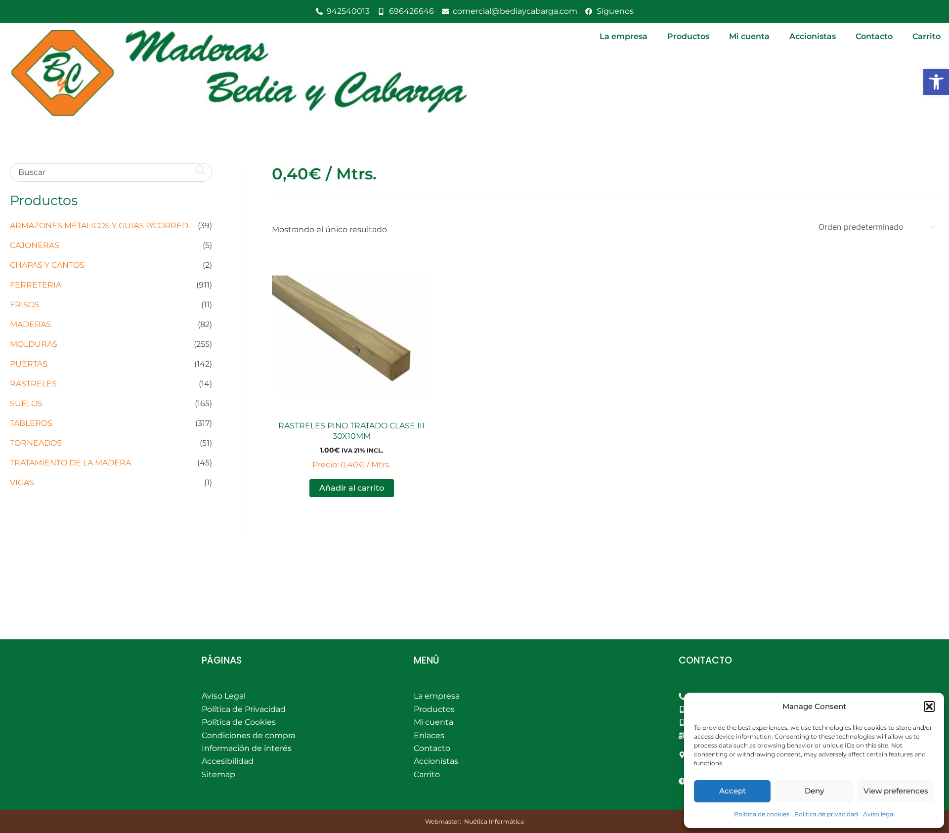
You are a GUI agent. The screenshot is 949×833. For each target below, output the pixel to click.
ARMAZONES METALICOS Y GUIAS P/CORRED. (100, 225)
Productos (688, 36)
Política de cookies (761, 814)
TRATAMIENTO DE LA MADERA (70, 462)
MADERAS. (31, 324)
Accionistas (812, 36)
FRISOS (25, 304)
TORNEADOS (36, 443)
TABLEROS (31, 423)
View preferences (895, 790)
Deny (814, 790)
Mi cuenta (749, 36)
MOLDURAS (33, 344)
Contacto (874, 36)
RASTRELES (33, 383)
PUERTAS (28, 364)
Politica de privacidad (826, 814)
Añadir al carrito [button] (351, 488)
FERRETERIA (35, 285)
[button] (936, 82)
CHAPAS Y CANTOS (47, 265)
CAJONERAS (34, 245)
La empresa (623, 36)
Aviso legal (879, 814)
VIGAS (22, 482)
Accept (732, 790)
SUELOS (26, 403)
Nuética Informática (494, 821)
